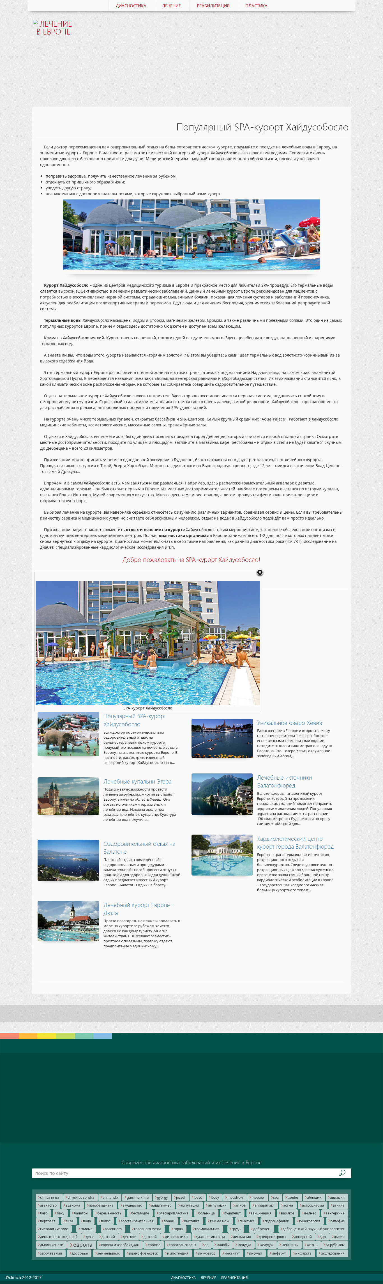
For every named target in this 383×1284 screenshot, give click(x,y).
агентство (48, 1205)
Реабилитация (213, 5)
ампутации (189, 1205)
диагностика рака (210, 1236)
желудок (266, 1244)
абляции (314, 1197)
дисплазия (242, 1236)
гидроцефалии (277, 1221)
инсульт (255, 1253)
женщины (290, 1244)
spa (276, 1197)
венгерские (335, 1213)
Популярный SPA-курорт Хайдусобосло (134, 720)
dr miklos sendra (81, 1197)
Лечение (171, 5)
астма (288, 1205)
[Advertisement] (218, 55)
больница (206, 1213)
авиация (337, 1197)
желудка (244, 1244)
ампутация (217, 1205)
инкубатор (206, 1253)
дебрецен (261, 1228)
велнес (310, 1213)
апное (240, 1205)
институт (232, 1253)
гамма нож (219, 1220)
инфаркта (303, 1253)
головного (113, 1228)
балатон (81, 1213)
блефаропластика (173, 1213)
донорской (303, 1236)
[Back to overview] (260, 573)
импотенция (177, 1253)
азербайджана (101, 1205)
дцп (323, 1236)
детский (108, 1236)
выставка (192, 1221)
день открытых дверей (59, 1236)
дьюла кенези (51, 1244)
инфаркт (279, 1253)
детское (129, 1236)
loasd (198, 1197)
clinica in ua (49, 1197)
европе (154, 1244)
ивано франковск (143, 1253)
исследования (333, 1253)
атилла (339, 1205)
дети (90, 1236)
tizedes (293, 1197)
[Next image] (221, 642)
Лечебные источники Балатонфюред (284, 781)
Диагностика (131, 5)
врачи (169, 1221)
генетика (247, 1221)
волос (105, 1221)
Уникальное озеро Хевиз (289, 723)
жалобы (222, 1244)
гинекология (309, 1221)
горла (178, 1228)
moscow (258, 1197)
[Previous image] (74, 642)
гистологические (54, 1228)
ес (206, 1244)
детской (150, 1236)
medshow (235, 1197)
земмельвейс (108, 1253)
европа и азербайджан (120, 1244)
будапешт (232, 1213)
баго (43, 1213)
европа (83, 1244)
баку (60, 1213)
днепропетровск (272, 1236)
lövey (215, 1197)
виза (69, 1221)
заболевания (51, 1253)
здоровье (79, 1253)
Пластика (256, 5)
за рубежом (335, 1244)
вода (87, 1221)
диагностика (176, 1236)
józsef (180, 1197)
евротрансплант (182, 1244)
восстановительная (137, 1221)
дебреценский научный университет (314, 1228)
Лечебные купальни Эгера (137, 781)
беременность (109, 1213)
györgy (162, 1197)
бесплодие (140, 1213)
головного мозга (147, 1228)
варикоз (287, 1213)
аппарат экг (264, 1205)
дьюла (339, 1236)
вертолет (47, 1221)
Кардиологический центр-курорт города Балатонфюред (295, 843)
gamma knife (138, 1197)
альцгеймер (161, 1205)
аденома (73, 1205)
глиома (86, 1228)
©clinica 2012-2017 (23, 1277)
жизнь (312, 1244)
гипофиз (337, 1221)
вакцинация (261, 1213)
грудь (236, 1228)
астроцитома (313, 1205)
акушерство (132, 1205)
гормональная (207, 1228)
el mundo (110, 1197)
